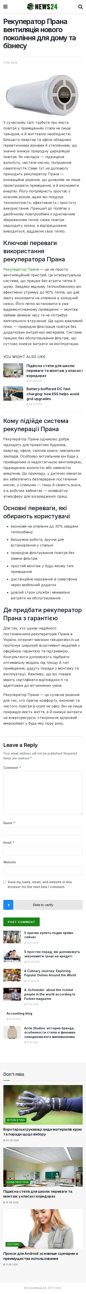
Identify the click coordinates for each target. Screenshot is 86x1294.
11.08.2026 (11, 1264)
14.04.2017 (15, 1019)
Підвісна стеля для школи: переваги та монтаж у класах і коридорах (54, 371)
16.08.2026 (35, 381)
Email (9, 842)
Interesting (16, 1120)
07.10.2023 (32, 1004)
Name (9, 823)
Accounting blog (19, 1013)
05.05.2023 (32, 961)
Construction (17, 1182)
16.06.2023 (32, 981)
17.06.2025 (10, 62)
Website (9, 862)
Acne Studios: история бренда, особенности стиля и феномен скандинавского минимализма (49, 1032)
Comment (12, 768)
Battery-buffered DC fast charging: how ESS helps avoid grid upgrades (52, 394)
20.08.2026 (12, 1140)
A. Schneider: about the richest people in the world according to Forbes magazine (49, 994)
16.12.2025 (32, 1042)
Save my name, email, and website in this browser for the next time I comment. (40, 884)
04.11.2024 (32, 942)
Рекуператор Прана (21, 269)
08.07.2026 (35, 404)
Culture (13, 1244)
